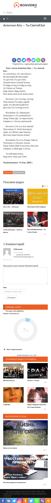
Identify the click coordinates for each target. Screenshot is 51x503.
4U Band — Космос (33, 380)
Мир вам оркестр (9, 380)
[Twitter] (33, 60)
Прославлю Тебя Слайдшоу (36, 207)
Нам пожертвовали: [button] (14, 349)
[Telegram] (24, 60)
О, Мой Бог (6, 404)
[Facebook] (14, 60)
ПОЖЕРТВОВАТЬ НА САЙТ (27, 355)
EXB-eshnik (18, 249)
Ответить (8, 260)
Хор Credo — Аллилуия (11, 207)
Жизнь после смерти (10, 448)
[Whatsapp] (38, 60)
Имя (5, 287)
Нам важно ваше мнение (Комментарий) (20, 265)
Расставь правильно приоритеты (14, 482)
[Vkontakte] (19, 60)
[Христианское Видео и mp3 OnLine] (26, 4)
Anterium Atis (19, 173)
